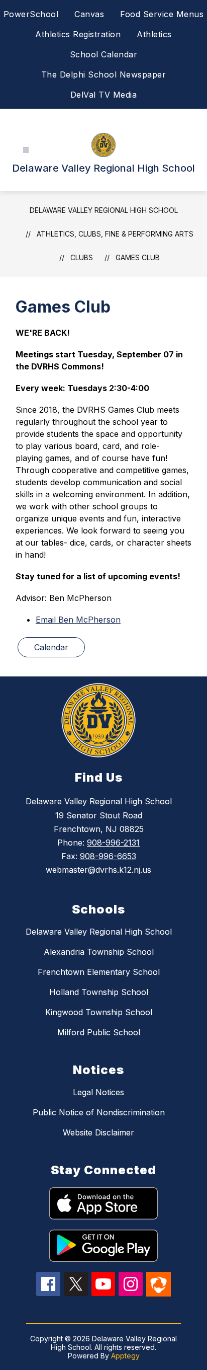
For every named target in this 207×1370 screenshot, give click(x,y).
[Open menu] (26, 150)
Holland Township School (98, 992)
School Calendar (104, 54)
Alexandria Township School (99, 952)
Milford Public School (98, 1032)
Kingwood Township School (98, 1012)
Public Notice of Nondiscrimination (99, 1112)
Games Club (138, 257)
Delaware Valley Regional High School (104, 210)
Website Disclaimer (98, 1132)
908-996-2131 (113, 843)
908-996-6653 (108, 856)
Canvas (89, 14)
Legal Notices (98, 1092)
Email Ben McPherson (78, 620)
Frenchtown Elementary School (99, 972)
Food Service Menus (161, 14)
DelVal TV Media (103, 95)
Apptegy (125, 1355)
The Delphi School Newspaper (103, 74)
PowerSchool (31, 14)
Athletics (154, 34)
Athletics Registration (78, 34)
